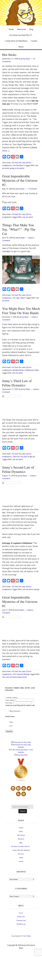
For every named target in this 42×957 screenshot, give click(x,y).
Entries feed (21, 917)
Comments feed (21, 920)
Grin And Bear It (19, 165)
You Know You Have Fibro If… (21, 846)
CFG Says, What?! (19, 298)
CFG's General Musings (21, 674)
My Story (21, 854)
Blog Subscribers (15, 711)
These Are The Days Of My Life (24, 456)
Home (21, 831)
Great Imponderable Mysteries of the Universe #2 (19, 180)
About (21, 858)
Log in (21, 913)
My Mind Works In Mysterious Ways (26, 370)
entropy (36, 589)
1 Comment (32, 189)
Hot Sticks (9, 54)
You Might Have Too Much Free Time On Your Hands (21, 310)
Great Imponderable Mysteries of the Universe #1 (19, 601)
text (11, 726)
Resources (21, 839)
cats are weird (27, 217)
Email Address (10, 700)
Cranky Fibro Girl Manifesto (21, 850)
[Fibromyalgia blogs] (21, 781)
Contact (21, 828)
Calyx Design (27, 936)
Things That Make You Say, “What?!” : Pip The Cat (18, 229)
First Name (9, 703)
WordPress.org (21, 924)
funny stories (22, 677)
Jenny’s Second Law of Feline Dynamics (18, 469)
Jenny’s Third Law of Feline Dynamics (17, 382)
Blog (21, 843)
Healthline (21, 747)
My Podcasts (21, 835)
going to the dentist (17, 168)
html (11, 722)
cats (3, 677)
